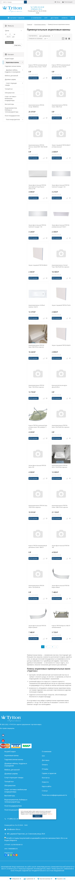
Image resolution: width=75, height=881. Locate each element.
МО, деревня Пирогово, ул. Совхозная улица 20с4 (26, 834)
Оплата (64, 18)
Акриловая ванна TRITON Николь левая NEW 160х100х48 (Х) (38, 146)
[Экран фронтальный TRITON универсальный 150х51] (61, 213)
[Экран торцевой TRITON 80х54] (38, 253)
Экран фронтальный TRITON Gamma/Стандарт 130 (37, 226)
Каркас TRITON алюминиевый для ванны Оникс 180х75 (38, 546)
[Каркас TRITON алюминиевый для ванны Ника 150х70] (61, 53)
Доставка (54, 18)
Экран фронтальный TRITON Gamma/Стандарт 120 (60, 186)
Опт (46, 18)
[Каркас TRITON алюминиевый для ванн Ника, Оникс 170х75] (38, 53)
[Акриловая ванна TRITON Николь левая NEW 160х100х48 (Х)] (38, 133)
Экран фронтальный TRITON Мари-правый (37, 626)
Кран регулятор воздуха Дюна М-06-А (59, 386)
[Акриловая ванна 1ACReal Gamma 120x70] (38, 293)
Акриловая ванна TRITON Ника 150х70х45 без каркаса (60, 426)
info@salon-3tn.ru (36, 9)
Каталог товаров (17, 18)
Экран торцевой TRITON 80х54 (38, 265)
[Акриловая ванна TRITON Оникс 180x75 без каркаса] (61, 494)
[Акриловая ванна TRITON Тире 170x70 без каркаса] (38, 374)
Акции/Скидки (9, 59)
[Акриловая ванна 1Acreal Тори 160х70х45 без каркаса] (61, 253)
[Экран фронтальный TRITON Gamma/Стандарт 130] (38, 213)
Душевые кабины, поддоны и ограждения (12, 71)
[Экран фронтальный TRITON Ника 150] (38, 454)
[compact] (69, 38)
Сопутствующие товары (11, 84)
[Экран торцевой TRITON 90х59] (61, 334)
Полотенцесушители (13, 119)
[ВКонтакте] (3, 735)
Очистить (17, 45)
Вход (58, 2)
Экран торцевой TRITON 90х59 (61, 345)
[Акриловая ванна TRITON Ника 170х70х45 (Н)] (38, 574)
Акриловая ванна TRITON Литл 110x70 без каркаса (59, 466)
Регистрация (68, 2)
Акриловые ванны (12, 62)
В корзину (34, 78)
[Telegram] (8, 855)
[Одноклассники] (16, 855)
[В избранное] (46, 78)
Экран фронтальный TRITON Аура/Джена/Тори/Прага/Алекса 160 (37, 187)
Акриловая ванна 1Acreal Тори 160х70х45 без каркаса (60, 266)
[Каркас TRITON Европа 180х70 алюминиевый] (61, 614)
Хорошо (37, 816)
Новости (45, 782)
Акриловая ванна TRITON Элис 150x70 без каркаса (38, 506)
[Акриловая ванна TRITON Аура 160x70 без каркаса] (38, 334)
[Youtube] (3, 740)
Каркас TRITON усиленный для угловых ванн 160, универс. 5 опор (38, 427)
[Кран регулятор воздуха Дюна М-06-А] (61, 374)
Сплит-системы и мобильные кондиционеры (10, 98)
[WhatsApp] (11, 855)
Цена (7, 31)
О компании (36, 18)
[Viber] (14, 855)
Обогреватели (9, 93)
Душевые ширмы (10, 79)
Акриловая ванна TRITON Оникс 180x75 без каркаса (60, 506)
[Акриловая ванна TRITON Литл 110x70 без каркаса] (61, 454)
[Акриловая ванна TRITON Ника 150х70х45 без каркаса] (61, 414)
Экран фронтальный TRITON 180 (60, 546)
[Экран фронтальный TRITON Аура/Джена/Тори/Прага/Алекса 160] (38, 173)
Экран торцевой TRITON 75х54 (61, 305)
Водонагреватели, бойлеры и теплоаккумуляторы (11, 110)
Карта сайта (46, 786)
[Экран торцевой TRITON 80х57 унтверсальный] (61, 133)
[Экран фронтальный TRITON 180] (61, 534)
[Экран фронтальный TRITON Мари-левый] (61, 574)
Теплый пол (9, 89)
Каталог (11, 54)
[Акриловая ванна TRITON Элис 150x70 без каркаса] (38, 494)
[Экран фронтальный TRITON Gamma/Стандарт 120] (61, 173)
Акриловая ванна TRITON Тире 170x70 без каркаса (36, 386)
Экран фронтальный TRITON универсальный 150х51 (60, 226)
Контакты (46, 778)
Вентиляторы (9, 104)
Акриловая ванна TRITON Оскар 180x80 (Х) (36, 106)
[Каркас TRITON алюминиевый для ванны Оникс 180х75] (38, 534)
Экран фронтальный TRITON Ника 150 (37, 466)
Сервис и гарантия (49, 773)
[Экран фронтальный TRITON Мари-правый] (38, 614)
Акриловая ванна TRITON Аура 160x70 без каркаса (36, 346)
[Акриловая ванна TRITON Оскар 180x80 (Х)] (38, 93)
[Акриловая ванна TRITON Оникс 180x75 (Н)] (61, 93)
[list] (66, 38)
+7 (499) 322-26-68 (38, 7)
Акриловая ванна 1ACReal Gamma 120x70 (37, 306)
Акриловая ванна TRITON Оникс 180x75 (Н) (59, 106)
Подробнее (49, 814)
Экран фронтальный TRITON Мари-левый (60, 586)
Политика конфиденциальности (54, 795)
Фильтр (11, 26)
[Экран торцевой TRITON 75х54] (61, 293)
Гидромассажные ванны (13, 66)
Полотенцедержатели (12, 116)
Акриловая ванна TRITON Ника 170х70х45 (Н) (36, 586)
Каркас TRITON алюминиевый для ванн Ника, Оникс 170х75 (38, 66)
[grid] (63, 38)
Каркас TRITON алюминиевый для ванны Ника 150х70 (61, 66)
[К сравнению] (43, 78)
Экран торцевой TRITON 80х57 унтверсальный (61, 146)
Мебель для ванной (11, 76)
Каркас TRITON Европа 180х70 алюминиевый (61, 626)
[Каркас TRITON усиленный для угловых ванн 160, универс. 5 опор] (38, 414)
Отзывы (45, 769)
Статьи (44, 791)
